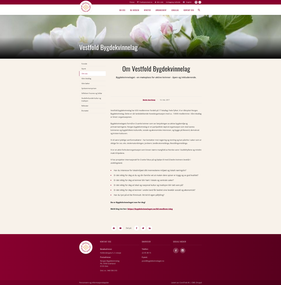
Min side (160, 2)
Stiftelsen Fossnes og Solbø (91, 93)
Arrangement (161, 10)
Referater (84, 106)
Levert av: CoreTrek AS (180, 282)
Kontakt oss (189, 10)
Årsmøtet (84, 111)
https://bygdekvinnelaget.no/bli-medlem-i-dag (150, 209)
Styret (83, 69)
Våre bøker (85, 83)
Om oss (122, 10)
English (189, 2)
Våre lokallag (86, 78)
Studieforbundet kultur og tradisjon (91, 99)
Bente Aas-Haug (149, 100)
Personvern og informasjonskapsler (94, 282)
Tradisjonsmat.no (145, 2)
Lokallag (175, 10)
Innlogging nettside (173, 2)
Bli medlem (134, 10)
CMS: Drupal (197, 282)
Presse (132, 2)
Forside (84, 64)
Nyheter (147, 10)
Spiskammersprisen (88, 88)
